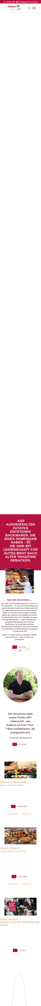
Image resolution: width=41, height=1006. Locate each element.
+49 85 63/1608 (10, 2)
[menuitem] (28, 11)
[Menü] (33, 11)
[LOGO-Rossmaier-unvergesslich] (15, 7)
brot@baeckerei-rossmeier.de (28, 2)
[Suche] (28, 11)
